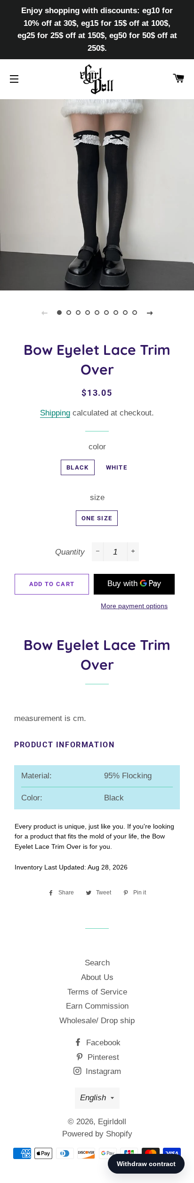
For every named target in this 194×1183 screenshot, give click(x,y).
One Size (96, 518)
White (117, 467)
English (93, 1097)
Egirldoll (112, 1121)
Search (97, 962)
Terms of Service (97, 991)
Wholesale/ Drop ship (97, 1020)
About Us (97, 977)
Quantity (70, 552)
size (97, 497)
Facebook (102, 1042)
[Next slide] (149, 312)
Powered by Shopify (97, 1133)
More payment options (134, 606)
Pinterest (102, 1057)
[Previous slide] (44, 312)
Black (77, 467)
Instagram (102, 1071)
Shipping (55, 412)
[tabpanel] (97, 193)
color (97, 446)
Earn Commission (97, 1006)
